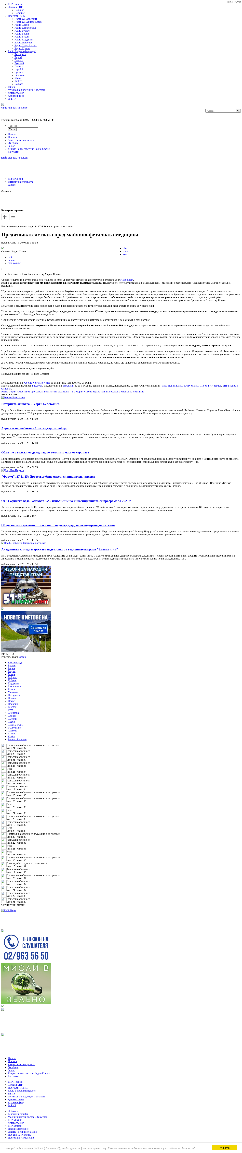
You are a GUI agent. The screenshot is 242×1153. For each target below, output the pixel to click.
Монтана (13, 692)
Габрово (12, 677)
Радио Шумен (22, 48)
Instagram (68, 385)
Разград (12, 706)
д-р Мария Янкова (82, 391)
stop (125, 254)
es (14, 107)
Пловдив (13, 704)
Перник (12, 698)
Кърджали (13, 683)
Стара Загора (15, 724)
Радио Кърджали (23, 39)
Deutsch (18, 60)
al (22, 107)
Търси (12, 129)
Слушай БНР (15, 7)
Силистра (13, 712)
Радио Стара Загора (25, 45)
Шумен (12, 733)
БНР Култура (185, 385)
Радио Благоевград (25, 27)
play (125, 248)
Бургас (11, 665)
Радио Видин (21, 36)
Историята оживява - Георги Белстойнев (30, 404)
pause (126, 251)
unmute (12, 260)
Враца (11, 674)
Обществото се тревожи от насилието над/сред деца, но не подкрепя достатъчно (58, 525)
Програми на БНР (18, 15)
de (5, 107)
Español (18, 69)
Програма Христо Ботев (28, 21)
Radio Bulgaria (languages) (22, 51)
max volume (14, 263)
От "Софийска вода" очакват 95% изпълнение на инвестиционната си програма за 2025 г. (66, 501)
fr (11, 107)
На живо (19, 10)
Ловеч (11, 689)
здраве (96, 391)
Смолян (12, 718)
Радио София (21, 24)
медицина (138, 391)
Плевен (12, 701)
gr (19, 107)
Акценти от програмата (30, 391)
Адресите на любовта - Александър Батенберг (34, 428)
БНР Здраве (214, 385)
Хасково (12, 730)
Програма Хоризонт (25, 18)
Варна (11, 668)
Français (18, 66)
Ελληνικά (19, 75)
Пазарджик (14, 695)
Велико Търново (17, 739)
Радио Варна (21, 33)
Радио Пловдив (23, 42)
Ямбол (11, 736)
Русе (10, 709)
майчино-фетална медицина (116, 391)
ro (26, 107)
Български (20, 54)
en (2, 107)
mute (10, 257)
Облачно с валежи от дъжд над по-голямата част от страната (45, 452)
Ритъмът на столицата (20, 181)
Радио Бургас (21, 30)
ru (9, 107)
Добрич (12, 680)
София (11, 721)
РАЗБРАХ (224, 1148)
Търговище (14, 727)
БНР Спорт (200, 385)
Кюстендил (14, 686)
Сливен (12, 715)
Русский (19, 63)
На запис (19, 13)
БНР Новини (169, 385)
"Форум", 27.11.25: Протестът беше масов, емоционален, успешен (48, 476)
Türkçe (18, 81)
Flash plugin (126, 279)
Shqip (17, 78)
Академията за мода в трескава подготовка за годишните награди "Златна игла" (59, 549)
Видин (11, 671)
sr (16, 107)
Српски (18, 72)
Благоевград (15, 662)
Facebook (37, 385)
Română (18, 84)
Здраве (11, 184)
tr (24, 107)
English (18, 57)
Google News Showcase (37, 382)
